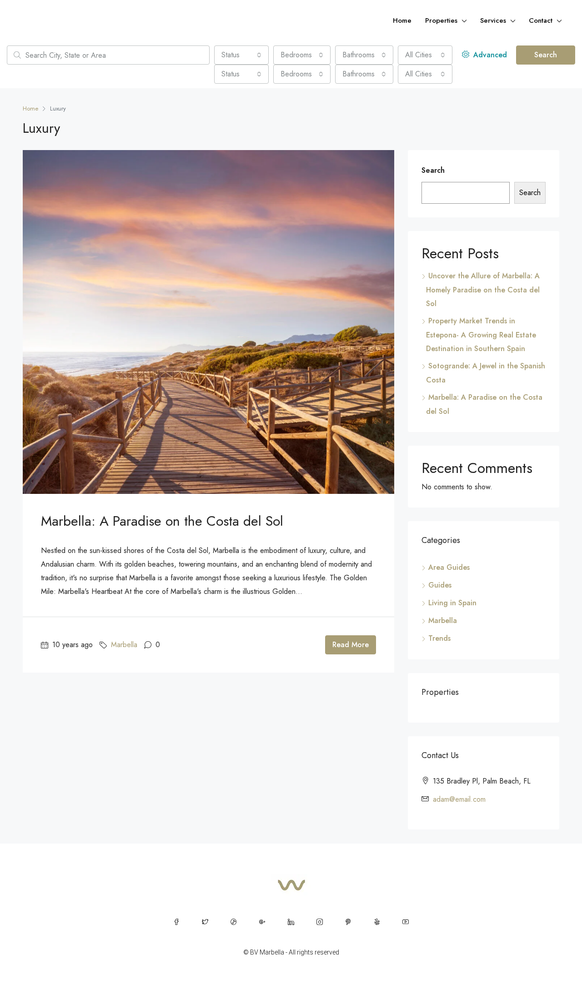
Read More (350, 644)
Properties (441, 20)
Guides (440, 585)
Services (493, 20)
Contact (540, 20)
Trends (439, 638)
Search (545, 55)
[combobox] (241, 55)
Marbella (124, 644)
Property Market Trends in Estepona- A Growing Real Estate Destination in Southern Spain (481, 335)
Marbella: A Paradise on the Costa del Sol (162, 521)
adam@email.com (459, 799)
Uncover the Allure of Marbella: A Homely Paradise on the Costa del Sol (483, 290)
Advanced (489, 55)
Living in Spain (452, 603)
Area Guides (449, 567)
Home (402, 20)
